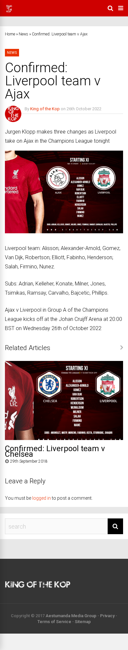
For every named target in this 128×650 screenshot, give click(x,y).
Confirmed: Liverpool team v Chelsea (55, 451)
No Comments (38, 118)
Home (10, 34)
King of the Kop (45, 108)
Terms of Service (54, 621)
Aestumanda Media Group (71, 615)
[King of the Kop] (9, 12)
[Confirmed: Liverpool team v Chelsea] (64, 438)
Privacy (107, 615)
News (23, 34)
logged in (41, 498)
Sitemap (83, 621)
